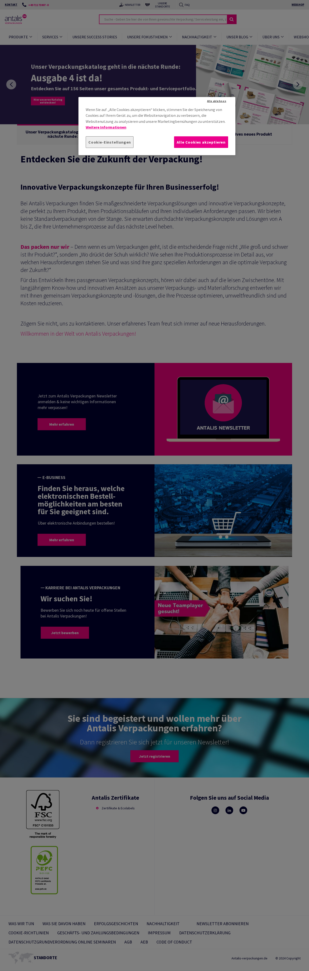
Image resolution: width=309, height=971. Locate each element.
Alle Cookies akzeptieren (201, 142)
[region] (156, 126)
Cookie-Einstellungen (109, 142)
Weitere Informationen (106, 127)
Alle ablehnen (216, 101)
